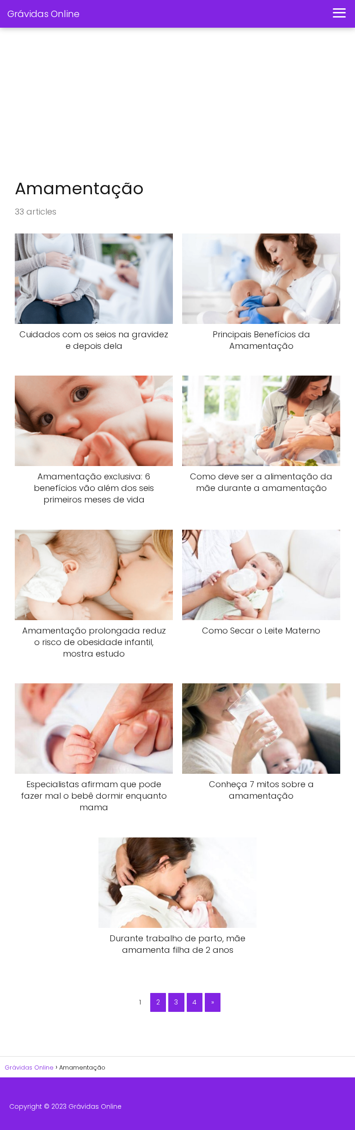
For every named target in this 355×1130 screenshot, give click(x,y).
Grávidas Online (43, 13)
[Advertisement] (177, 104)
